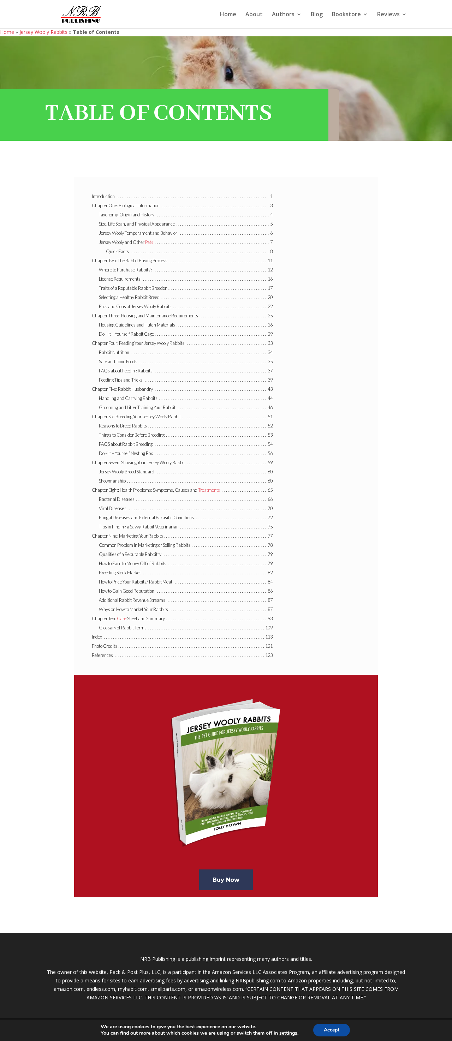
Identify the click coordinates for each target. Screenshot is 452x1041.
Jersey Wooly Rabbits (43, 32)
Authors (283, 15)
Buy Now (226, 880)
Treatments (209, 490)
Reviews (388, 15)
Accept (331, 1030)
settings (288, 1033)
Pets (149, 242)
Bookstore (346, 15)
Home (228, 15)
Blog (317, 15)
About (254, 15)
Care (121, 618)
